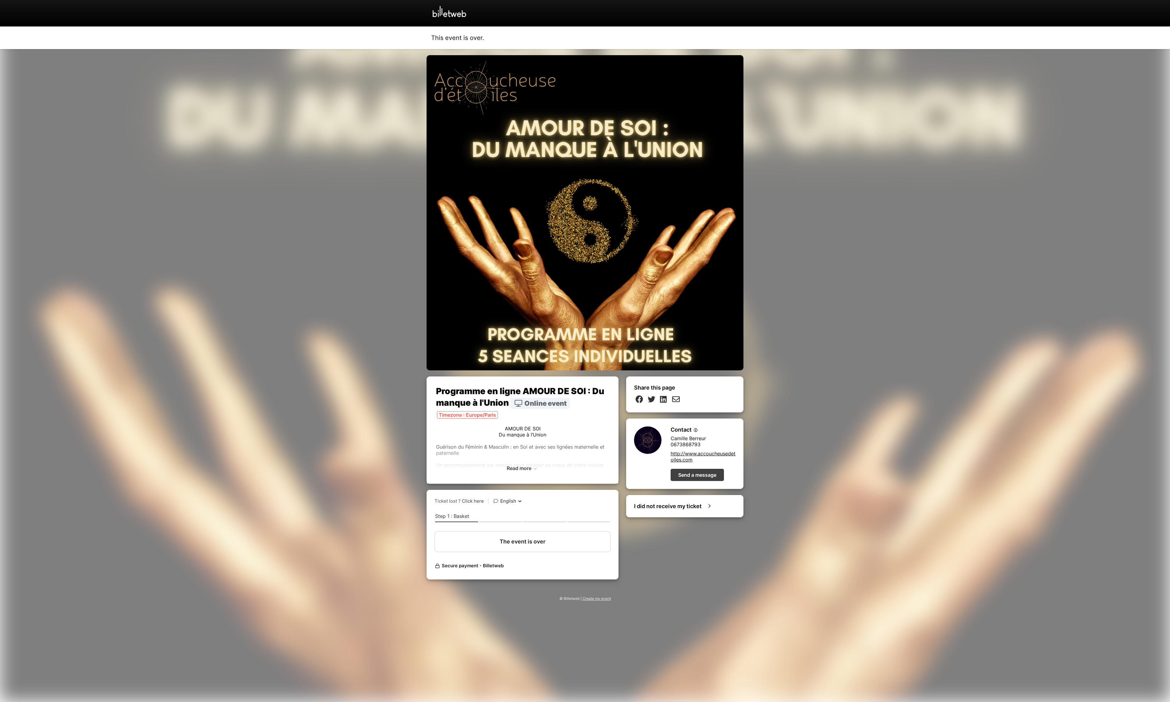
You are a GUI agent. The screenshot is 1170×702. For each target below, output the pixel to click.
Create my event (597, 598)
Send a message (697, 475)
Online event (545, 403)
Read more (520, 468)
